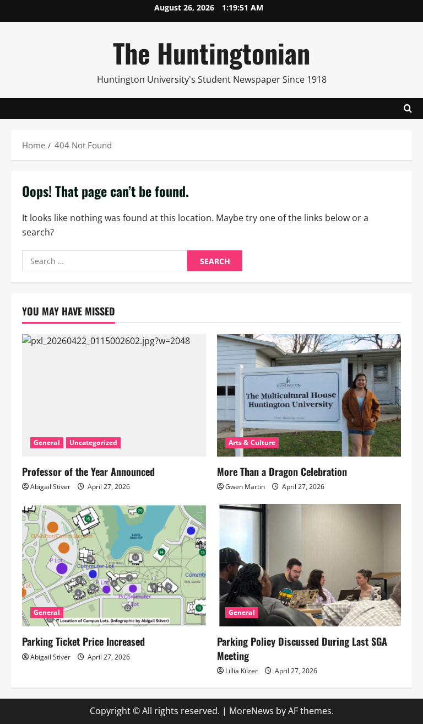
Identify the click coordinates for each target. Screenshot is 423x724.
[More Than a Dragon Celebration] (309, 395)
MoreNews (251, 711)
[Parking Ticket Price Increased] (114, 565)
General (47, 442)
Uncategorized (93, 442)
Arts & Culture (252, 442)
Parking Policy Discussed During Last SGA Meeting (302, 648)
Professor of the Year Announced (88, 471)
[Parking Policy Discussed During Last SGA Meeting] (309, 565)
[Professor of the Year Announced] (114, 395)
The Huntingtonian (211, 52)
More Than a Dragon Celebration (282, 471)
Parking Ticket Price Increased (83, 641)
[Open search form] (408, 108)
